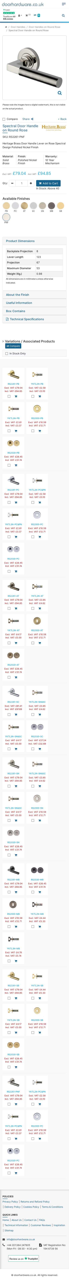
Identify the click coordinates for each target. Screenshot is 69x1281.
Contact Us (30, 1220)
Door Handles (18, 27)
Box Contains (15, 311)
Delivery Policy (13, 1206)
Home (6, 1220)
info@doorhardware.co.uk (21, 1239)
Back (63, 119)
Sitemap (9, 1230)
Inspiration (59, 1225)
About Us (17, 1220)
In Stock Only (18, 353)
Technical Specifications (27, 319)
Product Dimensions (20, 241)
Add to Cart (50, 183)
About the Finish (17, 294)
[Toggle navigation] (63, 4)
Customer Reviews (41, 1225)
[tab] (34, 241)
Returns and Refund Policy (35, 1201)
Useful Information (19, 303)
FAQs (42, 1220)
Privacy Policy (10, 1201)
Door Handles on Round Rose (44, 27)
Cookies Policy (31, 1206)
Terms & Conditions (52, 1206)
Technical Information (16, 1225)
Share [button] (26, 119)
